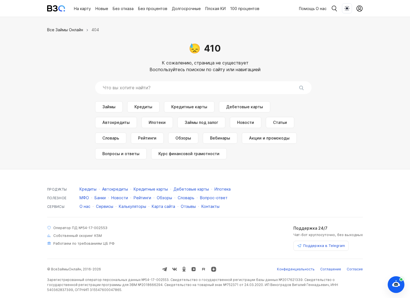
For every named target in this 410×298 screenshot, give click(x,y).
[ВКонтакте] (174, 269)
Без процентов (152, 8)
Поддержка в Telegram (324, 245)
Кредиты (143, 106)
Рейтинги (147, 138)
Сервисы (104, 206)
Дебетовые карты (244, 106)
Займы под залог (201, 122)
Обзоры (183, 138)
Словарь (110, 138)
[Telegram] (164, 269)
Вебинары (220, 138)
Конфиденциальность (296, 269)
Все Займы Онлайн (65, 29)
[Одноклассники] (184, 269)
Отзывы (188, 206)
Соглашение (330, 269)
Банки (100, 197)
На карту (82, 8)
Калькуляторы (132, 206)
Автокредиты (116, 122)
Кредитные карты (189, 106)
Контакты (210, 206)
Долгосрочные (186, 8)
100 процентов (244, 8)
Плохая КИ (215, 8)
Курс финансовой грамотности (189, 153)
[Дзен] (213, 269)
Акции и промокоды (269, 138)
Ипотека (222, 189)
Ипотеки (157, 122)
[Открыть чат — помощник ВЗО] (396, 284)
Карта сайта (163, 206)
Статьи (280, 122)
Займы (108, 106)
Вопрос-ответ (214, 197)
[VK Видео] (193, 269)
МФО (84, 197)
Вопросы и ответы (120, 153)
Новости (245, 122)
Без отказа (123, 8)
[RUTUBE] (203, 269)
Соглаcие (355, 269)
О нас (321, 8)
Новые (101, 8)
